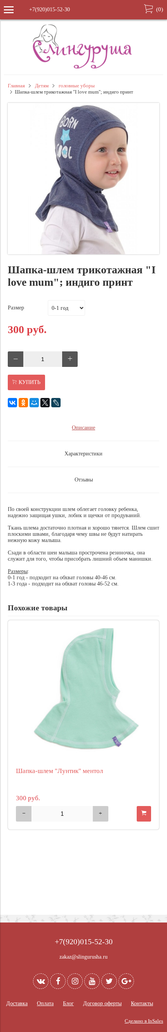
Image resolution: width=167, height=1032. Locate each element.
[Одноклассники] (23, 402)
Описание (83, 428)
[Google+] (126, 981)
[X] (45, 402)
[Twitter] (109, 981)
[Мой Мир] (34, 402)
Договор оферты (102, 1003)
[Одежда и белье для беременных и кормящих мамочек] (83, 68)
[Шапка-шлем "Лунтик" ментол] (83, 695)
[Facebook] (58, 981)
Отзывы (84, 480)
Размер (16, 308)
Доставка (17, 1003)
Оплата (45, 1003)
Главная (16, 86)
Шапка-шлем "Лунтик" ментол (59, 771)
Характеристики (83, 454)
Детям (42, 86)
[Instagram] (75, 981)
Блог (68, 1003)
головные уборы (77, 86)
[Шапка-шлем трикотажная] (83, 252)
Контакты (142, 1003)
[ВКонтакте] (12, 402)
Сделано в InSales (144, 1021)
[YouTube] (92, 981)
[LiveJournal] (56, 402)
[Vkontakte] (41, 981)
